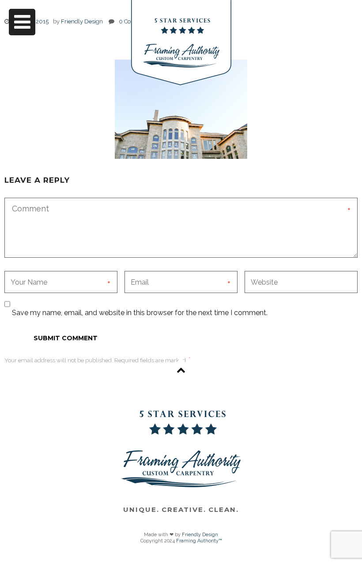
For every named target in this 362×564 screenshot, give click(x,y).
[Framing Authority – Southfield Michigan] (181, 42)
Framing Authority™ (199, 541)
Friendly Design (200, 535)
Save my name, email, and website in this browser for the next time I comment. (140, 312)
